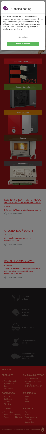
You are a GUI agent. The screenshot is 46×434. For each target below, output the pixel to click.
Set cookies (23, 37)
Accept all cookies (23, 43)
